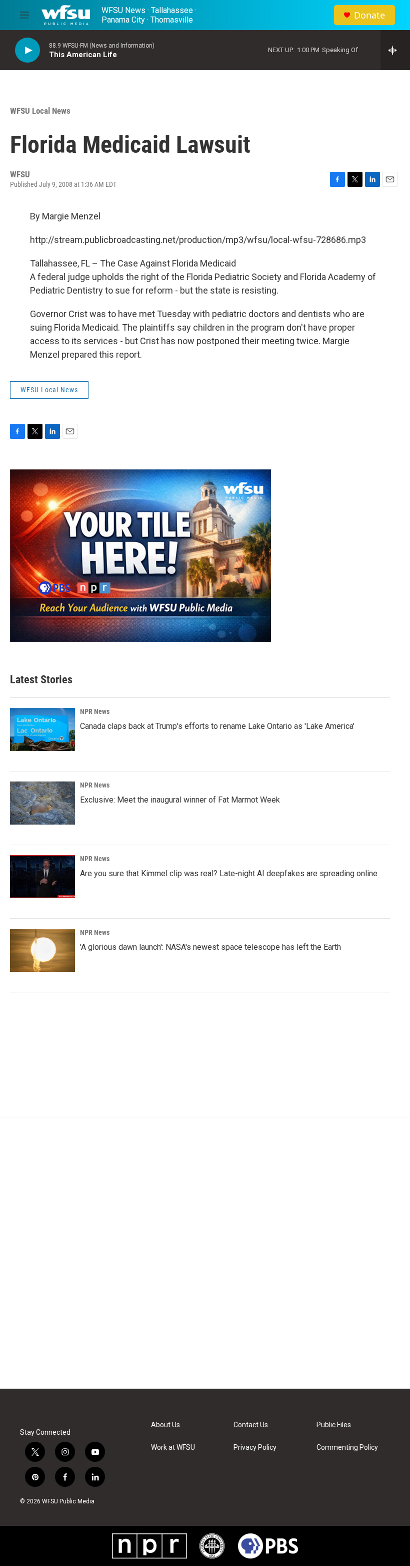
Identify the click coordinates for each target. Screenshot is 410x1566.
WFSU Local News (40, 111)
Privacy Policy (255, 1447)
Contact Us (251, 1425)
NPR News (95, 711)
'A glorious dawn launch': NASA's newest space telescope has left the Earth (210, 947)
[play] (28, 50)
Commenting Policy (347, 1447)
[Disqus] (205, 1253)
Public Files (333, 1425)
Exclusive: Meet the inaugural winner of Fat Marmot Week (180, 800)
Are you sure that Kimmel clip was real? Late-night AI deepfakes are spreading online (229, 873)
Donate (369, 15)
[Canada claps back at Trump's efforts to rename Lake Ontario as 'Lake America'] (42, 729)
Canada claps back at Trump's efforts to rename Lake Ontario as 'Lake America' (217, 726)
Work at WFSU (173, 1447)
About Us (165, 1425)
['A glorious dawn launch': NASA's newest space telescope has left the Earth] (42, 950)
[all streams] (395, 50)
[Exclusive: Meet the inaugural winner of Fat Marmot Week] (42, 803)
